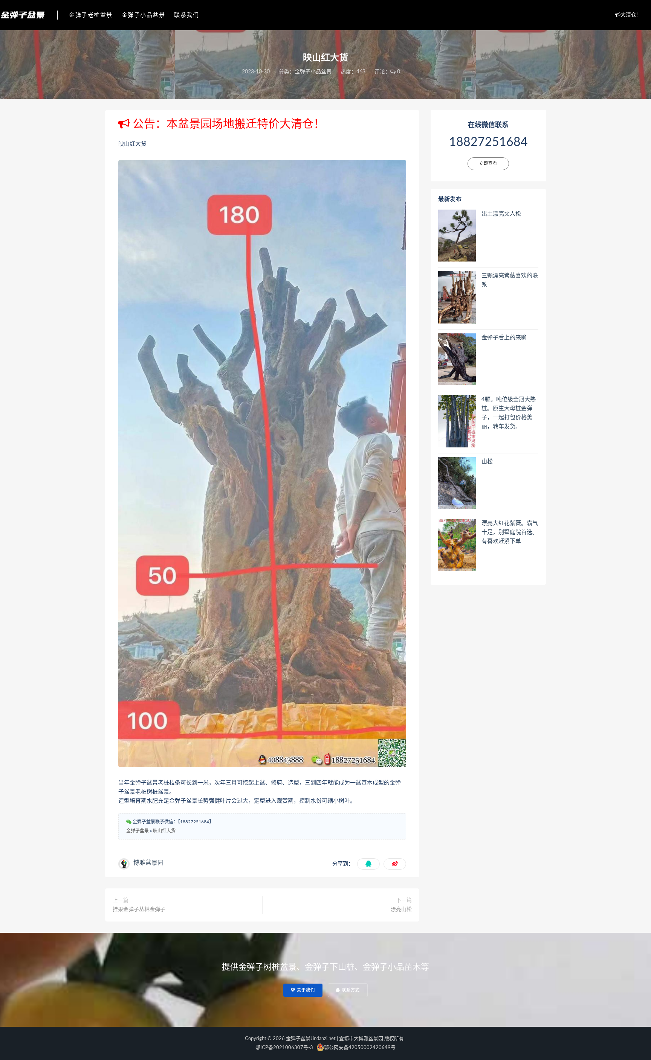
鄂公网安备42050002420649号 (360, 1047)
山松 (487, 461)
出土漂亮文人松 (501, 214)
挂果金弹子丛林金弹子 (139, 909)
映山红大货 (164, 831)
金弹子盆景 (137, 831)
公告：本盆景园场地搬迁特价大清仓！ (227, 124)
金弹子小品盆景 (143, 15)
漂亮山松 (401, 909)
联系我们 (186, 15)
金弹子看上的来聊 (504, 338)
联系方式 (350, 990)
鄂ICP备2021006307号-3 (284, 1047)
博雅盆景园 (148, 863)
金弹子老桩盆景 (91, 15)
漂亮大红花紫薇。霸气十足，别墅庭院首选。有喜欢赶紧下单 (509, 532)
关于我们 (305, 990)
